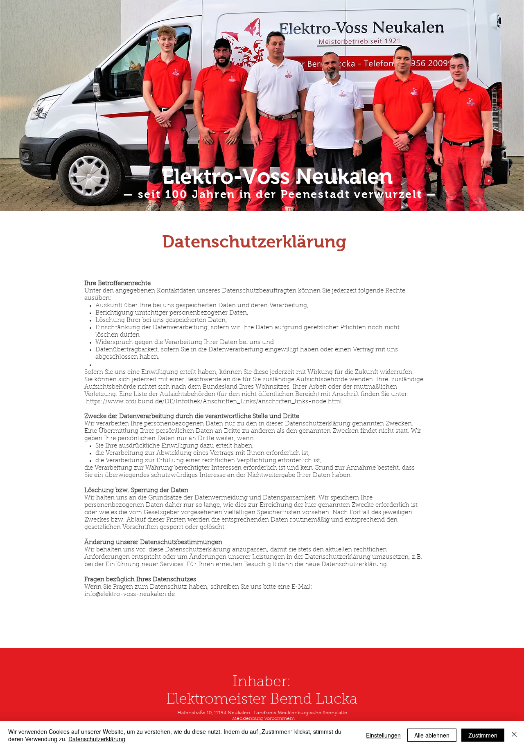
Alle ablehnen (431, 735)
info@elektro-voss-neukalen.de (129, 595)
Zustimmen (482, 735)
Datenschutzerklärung (96, 739)
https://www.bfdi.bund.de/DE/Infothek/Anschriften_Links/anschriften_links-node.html (214, 402)
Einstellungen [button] (383, 735)
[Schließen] (514, 735)
